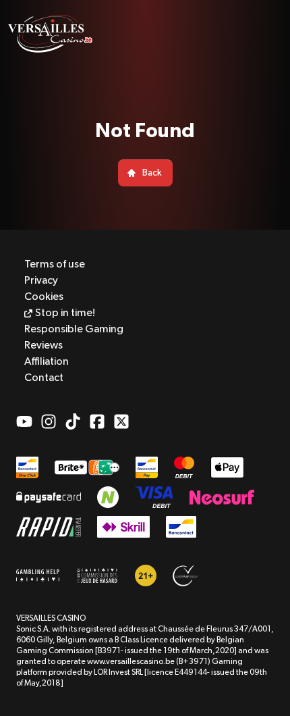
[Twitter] (121, 421)
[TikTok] (73, 421)
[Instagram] (48, 421)
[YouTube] (24, 421)
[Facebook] (97, 421)
